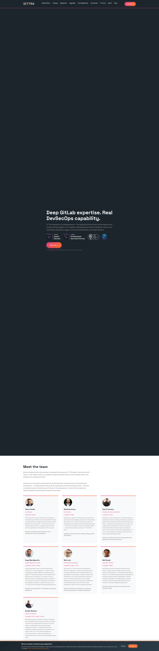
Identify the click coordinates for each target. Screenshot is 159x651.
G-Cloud (103, 3)
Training (55, 3)
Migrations (63, 3)
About (110, 3)
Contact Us (130, 4)
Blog (115, 3)
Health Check (46, 3)
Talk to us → (54, 245)
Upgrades (72, 3)
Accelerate (94, 3)
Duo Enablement (83, 3)
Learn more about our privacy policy (38, 648)
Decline (123, 646)
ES (44, 6)
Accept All (133, 646)
